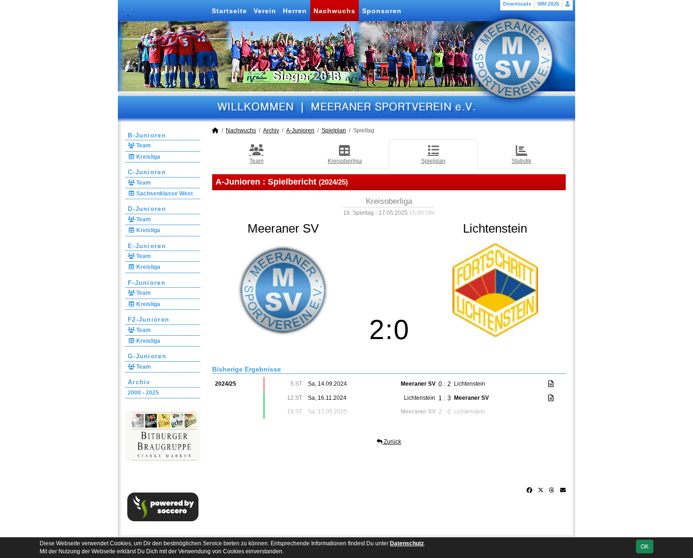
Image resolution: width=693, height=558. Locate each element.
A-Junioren (300, 130)
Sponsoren (382, 11)
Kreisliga (147, 157)
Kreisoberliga (345, 161)
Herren (295, 11)
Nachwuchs (334, 11)
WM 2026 (548, 4)
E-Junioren (147, 246)
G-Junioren (147, 356)
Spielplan (334, 130)
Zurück (391, 441)
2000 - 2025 (143, 392)
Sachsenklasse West (164, 193)
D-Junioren (147, 208)
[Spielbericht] (550, 384)
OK (645, 546)
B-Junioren (147, 135)
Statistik (521, 161)
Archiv (139, 382)
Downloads (517, 4)
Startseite (229, 11)
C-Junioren (147, 172)
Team (143, 145)
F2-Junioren (148, 319)
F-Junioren (146, 282)
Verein (265, 11)
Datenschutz (407, 543)
